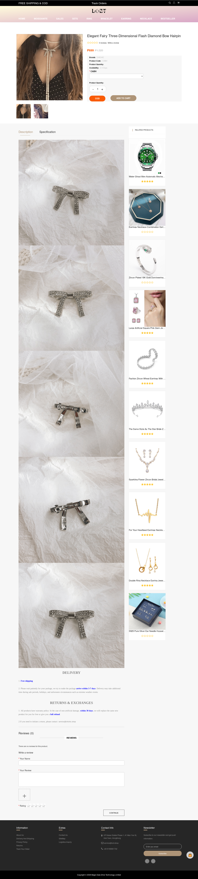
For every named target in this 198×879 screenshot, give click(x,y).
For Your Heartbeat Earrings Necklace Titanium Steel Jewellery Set (147, 530)
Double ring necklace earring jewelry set (147, 580)
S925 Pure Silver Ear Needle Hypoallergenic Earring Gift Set (147, 631)
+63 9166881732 (110, 849)
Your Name (25, 758)
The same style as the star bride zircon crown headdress (147, 429)
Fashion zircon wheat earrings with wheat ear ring (147, 378)
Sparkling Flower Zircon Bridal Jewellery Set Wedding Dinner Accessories (147, 479)
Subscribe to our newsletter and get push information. (160, 837)
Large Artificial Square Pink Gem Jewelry (147, 328)
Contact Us (63, 835)
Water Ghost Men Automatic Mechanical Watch (147, 176)
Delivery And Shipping (25, 838)
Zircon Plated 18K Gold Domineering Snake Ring (147, 277)
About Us (20, 835)
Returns (19, 845)
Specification (47, 132)
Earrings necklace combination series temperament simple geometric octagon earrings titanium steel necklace (147, 227)
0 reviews (103, 43)
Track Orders (99, 3)
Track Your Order (23, 849)
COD (97, 98)
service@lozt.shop (111, 843)
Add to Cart (123, 98)
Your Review (25, 770)
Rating (23, 805)
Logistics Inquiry (65, 842)
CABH (93, 71)
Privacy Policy (21, 842)
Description (26, 132)
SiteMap (62, 838)
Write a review (113, 43)
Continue (113, 813)
